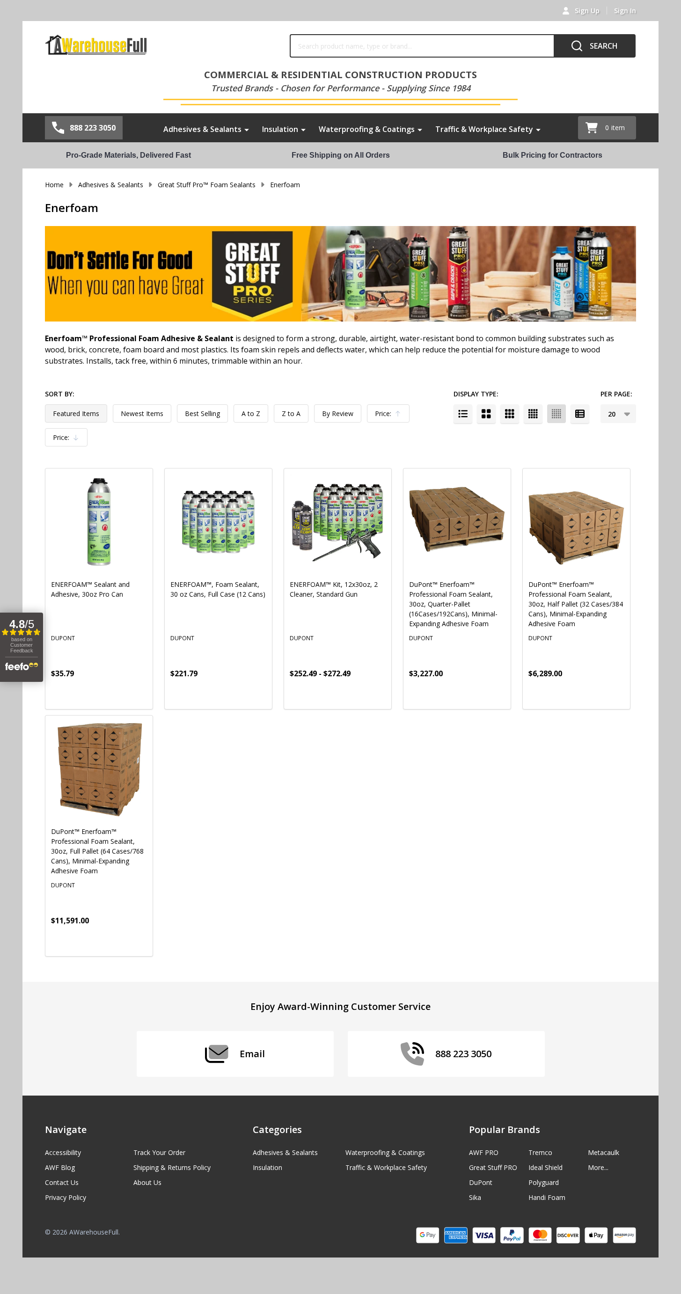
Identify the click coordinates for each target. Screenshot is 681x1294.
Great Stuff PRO (493, 1167)
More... (598, 1167)
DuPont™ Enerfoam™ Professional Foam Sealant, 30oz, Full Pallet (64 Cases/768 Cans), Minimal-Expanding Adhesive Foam (97, 851)
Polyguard (543, 1182)
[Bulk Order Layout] (580, 413)
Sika (475, 1197)
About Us (147, 1182)
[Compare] (137, 694)
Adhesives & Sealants (202, 129)
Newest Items (142, 413)
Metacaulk (603, 1152)
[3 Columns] (509, 413)
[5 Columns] (556, 413)
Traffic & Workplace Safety (484, 129)
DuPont (480, 1182)
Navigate (66, 1129)
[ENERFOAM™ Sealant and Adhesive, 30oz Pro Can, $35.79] (99, 522)
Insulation (280, 129)
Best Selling (202, 413)
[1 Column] (463, 413)
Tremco (540, 1152)
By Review (337, 413)
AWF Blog (60, 1167)
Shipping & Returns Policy (172, 1167)
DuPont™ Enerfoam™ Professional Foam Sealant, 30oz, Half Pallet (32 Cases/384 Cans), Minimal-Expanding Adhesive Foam (575, 604)
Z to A (291, 413)
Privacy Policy (65, 1197)
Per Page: (616, 393)
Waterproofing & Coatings (367, 129)
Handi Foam (546, 1197)
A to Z (251, 413)
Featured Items (76, 413)
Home (54, 184)
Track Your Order (159, 1152)
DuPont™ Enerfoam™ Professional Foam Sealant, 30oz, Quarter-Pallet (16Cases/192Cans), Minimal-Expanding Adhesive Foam (453, 604)
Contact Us (62, 1182)
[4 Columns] (533, 413)
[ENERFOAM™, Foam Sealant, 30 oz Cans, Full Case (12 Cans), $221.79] (218, 522)
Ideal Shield (545, 1167)
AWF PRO (483, 1152)
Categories (277, 1129)
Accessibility (63, 1152)
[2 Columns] (486, 413)
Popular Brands (504, 1129)
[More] (246, 129)
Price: (390, 416)
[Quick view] (116, 694)
